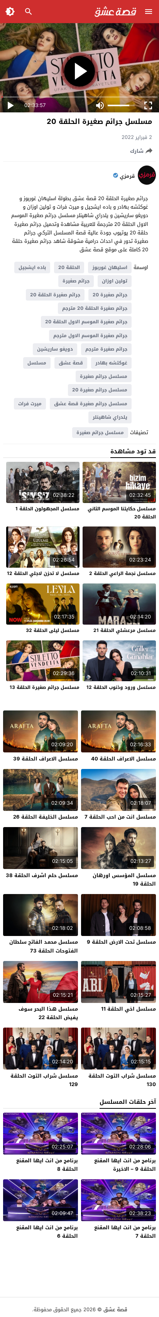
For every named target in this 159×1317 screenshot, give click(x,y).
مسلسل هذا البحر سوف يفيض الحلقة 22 (48, 1013)
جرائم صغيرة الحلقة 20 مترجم (94, 308)
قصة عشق (71, 363)
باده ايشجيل (32, 267)
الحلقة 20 (69, 267)
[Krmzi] (147, 183)
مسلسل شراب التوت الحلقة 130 (122, 1080)
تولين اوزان (114, 281)
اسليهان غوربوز (109, 267)
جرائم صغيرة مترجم (106, 349)
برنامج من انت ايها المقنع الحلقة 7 (125, 1232)
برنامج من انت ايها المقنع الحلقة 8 (47, 1165)
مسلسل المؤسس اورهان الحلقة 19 (124, 880)
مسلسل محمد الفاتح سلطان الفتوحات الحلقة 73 (43, 946)
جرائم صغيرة (76, 281)
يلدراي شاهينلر (110, 417)
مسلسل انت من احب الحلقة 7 (120, 817)
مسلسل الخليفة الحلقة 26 (45, 817)
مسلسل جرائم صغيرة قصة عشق (90, 403)
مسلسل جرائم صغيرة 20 (99, 390)
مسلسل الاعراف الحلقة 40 (123, 759)
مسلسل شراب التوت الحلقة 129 (44, 1080)
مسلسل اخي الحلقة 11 (128, 1009)
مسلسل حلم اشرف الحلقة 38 (42, 875)
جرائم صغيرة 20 (110, 295)
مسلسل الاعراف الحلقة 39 (45, 759)
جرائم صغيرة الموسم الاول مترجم (90, 335)
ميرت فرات (30, 403)
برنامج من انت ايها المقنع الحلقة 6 (47, 1232)
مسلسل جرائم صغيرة (103, 376)
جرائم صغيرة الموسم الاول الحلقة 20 (86, 322)
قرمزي (127, 176)
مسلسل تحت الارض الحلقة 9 (121, 942)
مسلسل (36, 363)
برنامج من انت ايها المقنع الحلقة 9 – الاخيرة (125, 1165)
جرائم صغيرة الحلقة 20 (55, 295)
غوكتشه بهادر (111, 363)
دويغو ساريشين (55, 349)
